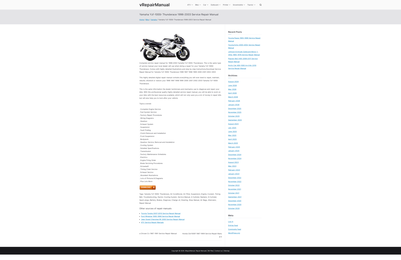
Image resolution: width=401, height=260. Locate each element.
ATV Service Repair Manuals (152, 222)
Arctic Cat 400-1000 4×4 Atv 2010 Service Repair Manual (242, 66)
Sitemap (227, 251)
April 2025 (232, 139)
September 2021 (234, 197)
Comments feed (234, 229)
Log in (230, 222)
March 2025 (233, 143)
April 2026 (232, 93)
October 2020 (234, 208)
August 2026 (233, 82)
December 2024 (234, 155)
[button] (192, 4)
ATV (189, 5)
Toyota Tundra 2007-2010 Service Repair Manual (160, 213)
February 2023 (234, 170)
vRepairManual (154, 4)
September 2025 (235, 120)
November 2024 (234, 158)
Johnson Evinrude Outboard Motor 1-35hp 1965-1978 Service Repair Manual (244, 53)
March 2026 (233, 97)
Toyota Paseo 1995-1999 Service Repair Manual (244, 39)
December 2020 (234, 201)
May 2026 (232, 89)
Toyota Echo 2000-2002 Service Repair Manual (244, 46)
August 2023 (233, 162)
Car (204, 5)
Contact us (218, 251)
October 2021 (233, 193)
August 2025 (233, 124)
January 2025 (233, 151)
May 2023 (232, 166)
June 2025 (232, 131)
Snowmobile (238, 5)
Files (211, 251)
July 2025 (232, 128)
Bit (209, 251)
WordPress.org (234, 233)
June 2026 (232, 85)
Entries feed (233, 225)
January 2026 (233, 105)
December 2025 (234, 108)
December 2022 (234, 178)
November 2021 (234, 189)
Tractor (250, 5)
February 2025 (234, 147)
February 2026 (234, 101)
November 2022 (234, 182)
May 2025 (232, 135)
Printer (225, 5)
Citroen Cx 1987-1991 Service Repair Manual (159, 233)
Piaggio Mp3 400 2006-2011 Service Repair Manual (243, 60)
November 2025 (234, 112)
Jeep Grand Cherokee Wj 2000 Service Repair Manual (163, 219)
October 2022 (234, 185)
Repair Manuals (201, 251)
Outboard (214, 5)
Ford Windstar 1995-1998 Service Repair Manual (160, 216)
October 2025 (234, 116)
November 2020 (234, 204)
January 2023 (233, 174)
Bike (197, 5)
